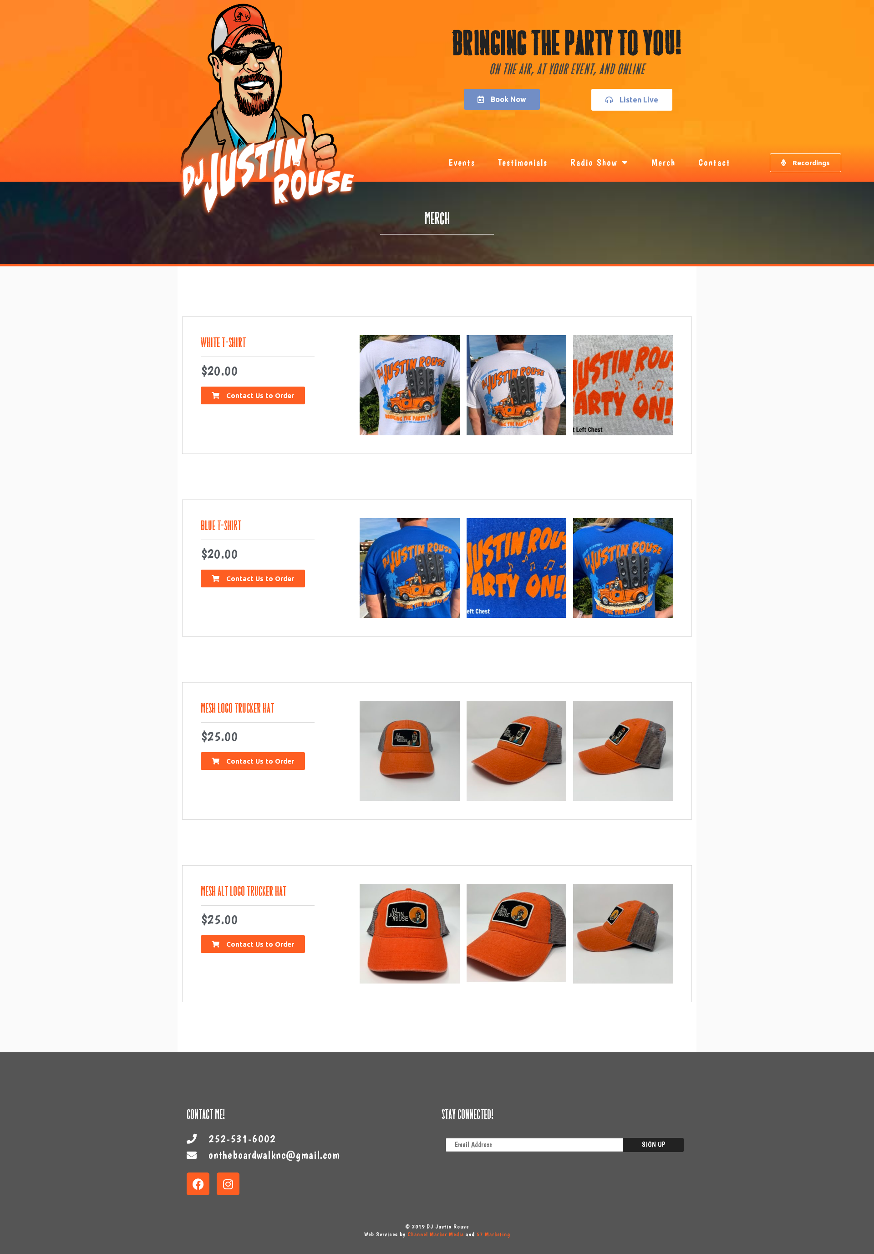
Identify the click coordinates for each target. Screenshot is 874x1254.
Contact (714, 162)
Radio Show (593, 162)
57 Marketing (493, 1234)
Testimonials (523, 162)
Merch (663, 162)
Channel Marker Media (435, 1234)
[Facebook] (198, 1183)
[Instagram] (228, 1183)
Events (461, 162)
